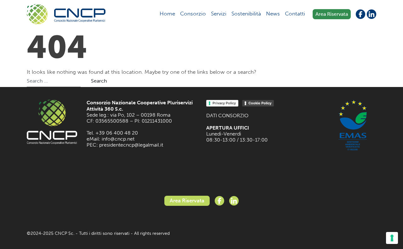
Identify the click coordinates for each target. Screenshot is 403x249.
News (273, 13)
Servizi (218, 13)
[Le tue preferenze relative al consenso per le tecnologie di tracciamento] (392, 238)
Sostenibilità (246, 13)
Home (167, 13)
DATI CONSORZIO (227, 116)
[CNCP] (66, 14)
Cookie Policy (259, 103)
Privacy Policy (224, 103)
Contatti (295, 13)
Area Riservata (331, 14)
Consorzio (193, 13)
